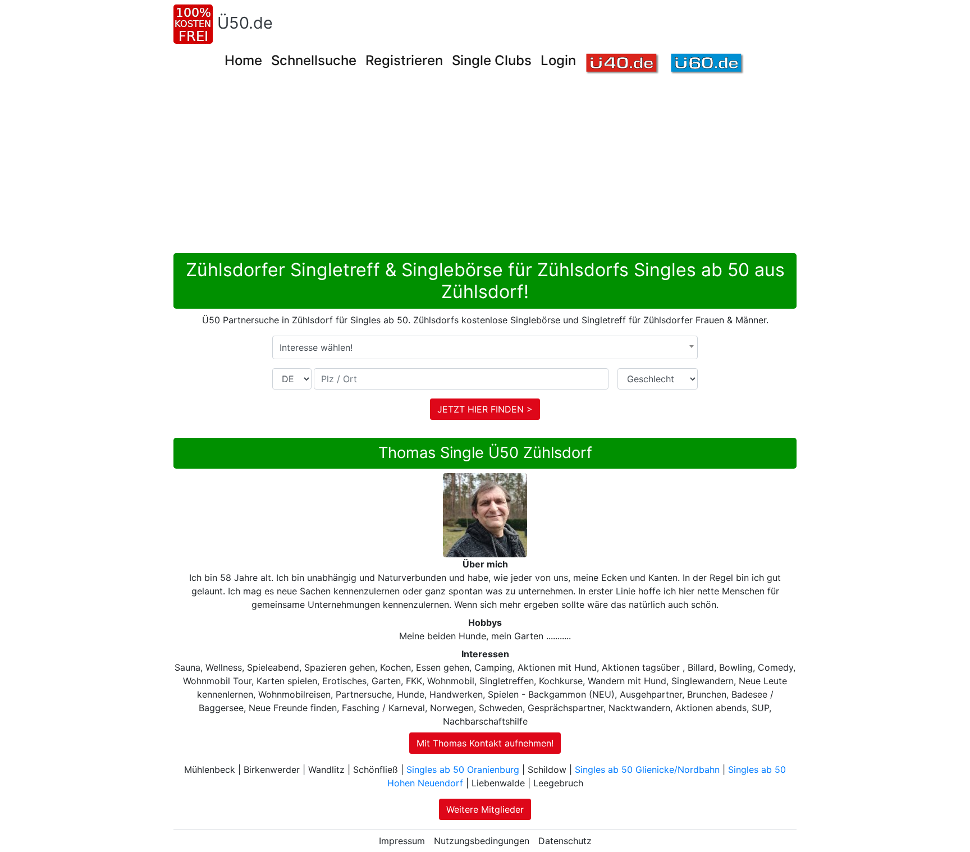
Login (558, 60)
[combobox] (485, 347)
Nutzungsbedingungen (481, 840)
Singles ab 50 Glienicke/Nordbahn (647, 769)
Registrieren (404, 60)
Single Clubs (492, 60)
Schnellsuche (313, 60)
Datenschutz (565, 840)
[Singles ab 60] (707, 64)
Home (243, 60)
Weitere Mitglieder (485, 809)
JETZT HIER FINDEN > (485, 409)
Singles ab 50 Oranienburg (462, 769)
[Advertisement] (510, 169)
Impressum (402, 840)
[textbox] (485, 347)
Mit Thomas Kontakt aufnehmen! (485, 743)
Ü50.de (245, 23)
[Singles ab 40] (622, 64)
